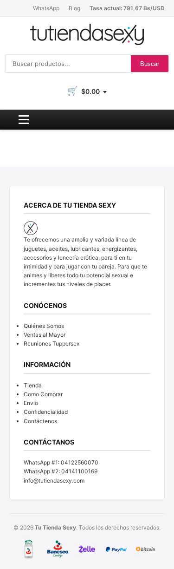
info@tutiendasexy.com (54, 480)
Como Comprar (43, 394)
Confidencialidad (46, 411)
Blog (74, 8)
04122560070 (79, 462)
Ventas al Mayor (44, 334)
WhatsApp (46, 8)
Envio (31, 402)
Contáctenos (40, 421)
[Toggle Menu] (24, 120)
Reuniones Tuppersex (51, 343)
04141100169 (79, 471)
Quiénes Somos (44, 325)
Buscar (149, 63)
